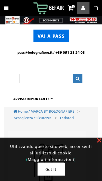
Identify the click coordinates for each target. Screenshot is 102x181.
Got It (51, 169)
